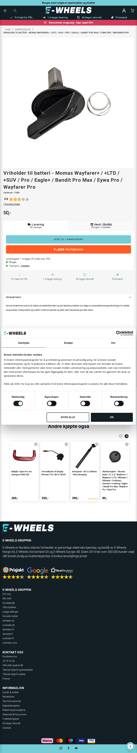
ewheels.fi (8, 634)
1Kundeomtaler (11, 204)
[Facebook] (68, 748)
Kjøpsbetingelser (11, 705)
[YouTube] (76, 748)
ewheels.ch (8, 629)
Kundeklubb (9, 603)
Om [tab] (113, 342)
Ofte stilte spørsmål (13, 665)
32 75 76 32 (9, 661)
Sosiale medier (10, 616)
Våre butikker (9, 607)
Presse (6, 678)
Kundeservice (10, 656)
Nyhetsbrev (8, 696)
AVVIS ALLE (68, 417)
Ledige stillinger (10, 611)
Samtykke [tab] (24, 342)
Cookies (7, 727)
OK (112, 417)
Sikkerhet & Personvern (15, 714)
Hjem (8, 29)
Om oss (7, 594)
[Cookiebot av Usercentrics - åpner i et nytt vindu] (118, 333)
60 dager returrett (11, 723)
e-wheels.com (10, 642)
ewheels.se (8, 620)
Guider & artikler (11, 692)
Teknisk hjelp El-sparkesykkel (18, 669)
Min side (7, 598)
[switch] (51, 403)
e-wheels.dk (9, 625)
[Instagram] (61, 748)
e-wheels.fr (8, 638)
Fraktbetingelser (11, 718)
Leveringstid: (12, 259)
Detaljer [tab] (68, 342)
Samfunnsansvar (12, 701)
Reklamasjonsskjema (14, 710)
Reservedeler (22, 29)
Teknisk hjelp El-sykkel (14, 674)
